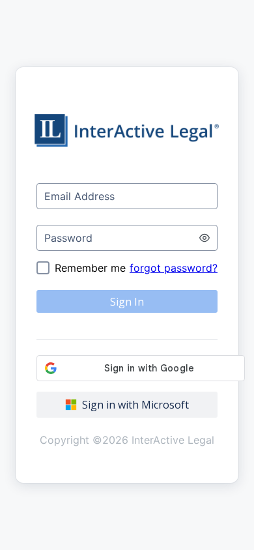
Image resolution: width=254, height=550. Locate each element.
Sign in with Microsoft (135, 405)
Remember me (90, 268)
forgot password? (174, 267)
